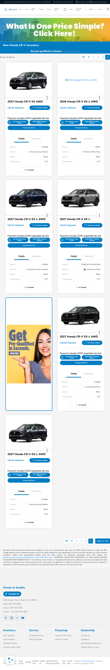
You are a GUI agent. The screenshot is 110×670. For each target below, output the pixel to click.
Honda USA (69, 662)
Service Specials (35, 639)
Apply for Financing (63, 635)
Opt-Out (64, 662)
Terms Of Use (21, 662)
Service (33, 630)
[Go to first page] (83, 57)
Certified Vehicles (10, 643)
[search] (108, 9)
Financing (61, 630)
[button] (47, 98)
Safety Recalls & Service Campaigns (53, 662)
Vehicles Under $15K (12, 647)
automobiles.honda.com (91, 643)
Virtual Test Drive (29, 128)
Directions (85, 639)
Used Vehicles (9, 639)
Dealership (88, 630)
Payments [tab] (36, 138)
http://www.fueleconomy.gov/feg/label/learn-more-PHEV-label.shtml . (28, 557)
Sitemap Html (35, 662)
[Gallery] (55, 51)
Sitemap (28, 662)
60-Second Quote (41, 108)
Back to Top (102, 541)
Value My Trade (61, 639)
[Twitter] (17, 618)
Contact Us (14, 593)
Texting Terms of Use (90, 647)
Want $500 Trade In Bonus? (40, 122)
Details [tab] (21, 138)
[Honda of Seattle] (10, 9)
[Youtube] (22, 618)
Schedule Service (36, 635)
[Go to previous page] (88, 57)
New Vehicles (8, 635)
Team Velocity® (88, 661)
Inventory (9, 630)
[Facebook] (5, 618)
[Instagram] (11, 618)
